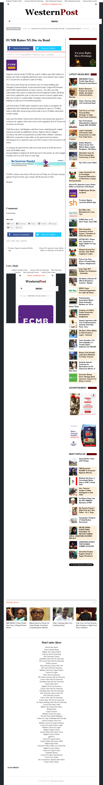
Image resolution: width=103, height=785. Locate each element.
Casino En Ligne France (51, 739)
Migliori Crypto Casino (52, 730)
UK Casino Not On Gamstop (51, 668)
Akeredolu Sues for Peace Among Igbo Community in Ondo (87, 155)
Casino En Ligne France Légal (51, 725)
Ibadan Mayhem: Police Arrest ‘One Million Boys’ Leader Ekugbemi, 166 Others (87, 146)
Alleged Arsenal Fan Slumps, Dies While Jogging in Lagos (87, 252)
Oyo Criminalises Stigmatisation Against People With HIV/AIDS (88, 123)
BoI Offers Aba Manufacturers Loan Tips (86, 212)
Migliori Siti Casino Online (51, 652)
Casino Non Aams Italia (51, 705)
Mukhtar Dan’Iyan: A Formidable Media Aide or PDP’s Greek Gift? (87, 481)
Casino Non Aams (51, 647)
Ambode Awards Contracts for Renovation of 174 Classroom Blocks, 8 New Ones (82, 366)
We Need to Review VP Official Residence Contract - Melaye (88, 281)
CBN (8, 241)
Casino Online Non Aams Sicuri (51, 732)
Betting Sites (51, 709)
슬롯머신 (51, 737)
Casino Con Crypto (51, 757)
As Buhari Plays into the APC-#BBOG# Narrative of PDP (87, 500)
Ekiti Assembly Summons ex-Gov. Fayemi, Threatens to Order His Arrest (87, 232)
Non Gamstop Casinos (51, 695)
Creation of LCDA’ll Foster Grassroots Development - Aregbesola (86, 313)
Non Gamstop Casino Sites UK (51, 666)
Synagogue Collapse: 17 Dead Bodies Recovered (87, 520)
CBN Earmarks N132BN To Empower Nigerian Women (87, 470)
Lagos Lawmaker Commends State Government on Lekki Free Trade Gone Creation (82, 135)
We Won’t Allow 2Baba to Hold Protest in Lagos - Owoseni (88, 333)
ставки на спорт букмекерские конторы (51, 718)
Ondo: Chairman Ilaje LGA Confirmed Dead (87, 102)
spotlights (23, 241)
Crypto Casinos (51, 711)
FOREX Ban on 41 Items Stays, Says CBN (88, 221)
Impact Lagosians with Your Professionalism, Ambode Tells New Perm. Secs (88, 324)
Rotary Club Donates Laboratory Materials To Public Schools (87, 355)
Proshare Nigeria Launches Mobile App (20, 249)
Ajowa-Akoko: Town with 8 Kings (86, 460)
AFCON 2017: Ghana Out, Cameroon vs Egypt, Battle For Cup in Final (87, 242)
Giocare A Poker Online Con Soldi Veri (51, 746)
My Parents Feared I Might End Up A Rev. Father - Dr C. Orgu (87, 510)
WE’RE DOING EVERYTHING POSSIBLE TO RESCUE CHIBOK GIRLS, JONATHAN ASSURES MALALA (81, 533)
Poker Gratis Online (51, 762)
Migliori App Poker (51, 743)
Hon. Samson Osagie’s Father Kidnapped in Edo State (86, 491)
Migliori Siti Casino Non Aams (51, 707)
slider (17, 241)
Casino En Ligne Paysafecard (51, 755)
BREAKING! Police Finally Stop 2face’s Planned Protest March (88, 81)
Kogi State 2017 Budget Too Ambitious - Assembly (87, 271)
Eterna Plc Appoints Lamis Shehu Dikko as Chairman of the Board (51, 249)
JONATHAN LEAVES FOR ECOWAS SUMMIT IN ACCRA (87, 544)
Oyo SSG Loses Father (88, 163)
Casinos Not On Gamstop (51, 654)
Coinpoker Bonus (51, 753)
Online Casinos (51, 663)
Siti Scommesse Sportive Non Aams (51, 760)
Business (36, 54)
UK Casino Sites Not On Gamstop (51, 661)
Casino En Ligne (52, 672)
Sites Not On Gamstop (51, 675)
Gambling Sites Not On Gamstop (52, 659)
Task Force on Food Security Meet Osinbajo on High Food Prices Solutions (87, 114)
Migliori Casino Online (51, 734)
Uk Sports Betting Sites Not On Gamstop (52, 702)
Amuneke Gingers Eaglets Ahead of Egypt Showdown (86, 554)
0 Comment (85, 28)
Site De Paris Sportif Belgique (51, 716)
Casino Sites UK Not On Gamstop (51, 700)
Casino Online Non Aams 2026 (51, 741)
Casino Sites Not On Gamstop (51, 679)
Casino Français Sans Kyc (51, 721)
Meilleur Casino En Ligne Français (51, 723)
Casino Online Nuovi (51, 650)
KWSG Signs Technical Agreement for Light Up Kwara (87, 290)
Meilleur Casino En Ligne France (51, 670)
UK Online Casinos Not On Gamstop (51, 677)
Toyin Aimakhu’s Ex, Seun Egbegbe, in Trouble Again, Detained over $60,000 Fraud (82, 344)
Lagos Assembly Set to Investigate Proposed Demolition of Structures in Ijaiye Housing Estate (82, 176)
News (43, 54)
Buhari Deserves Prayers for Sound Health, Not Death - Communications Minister (56, 28)
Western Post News (57, 781)
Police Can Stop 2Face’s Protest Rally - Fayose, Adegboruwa (87, 261)
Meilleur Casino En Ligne (51, 714)
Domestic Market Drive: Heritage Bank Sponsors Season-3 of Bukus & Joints (87, 378)
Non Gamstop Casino (51, 656)
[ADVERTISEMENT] (83, 404)
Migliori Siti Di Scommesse (51, 686)
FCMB (12, 241)
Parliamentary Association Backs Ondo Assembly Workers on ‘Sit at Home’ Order (81, 302)
